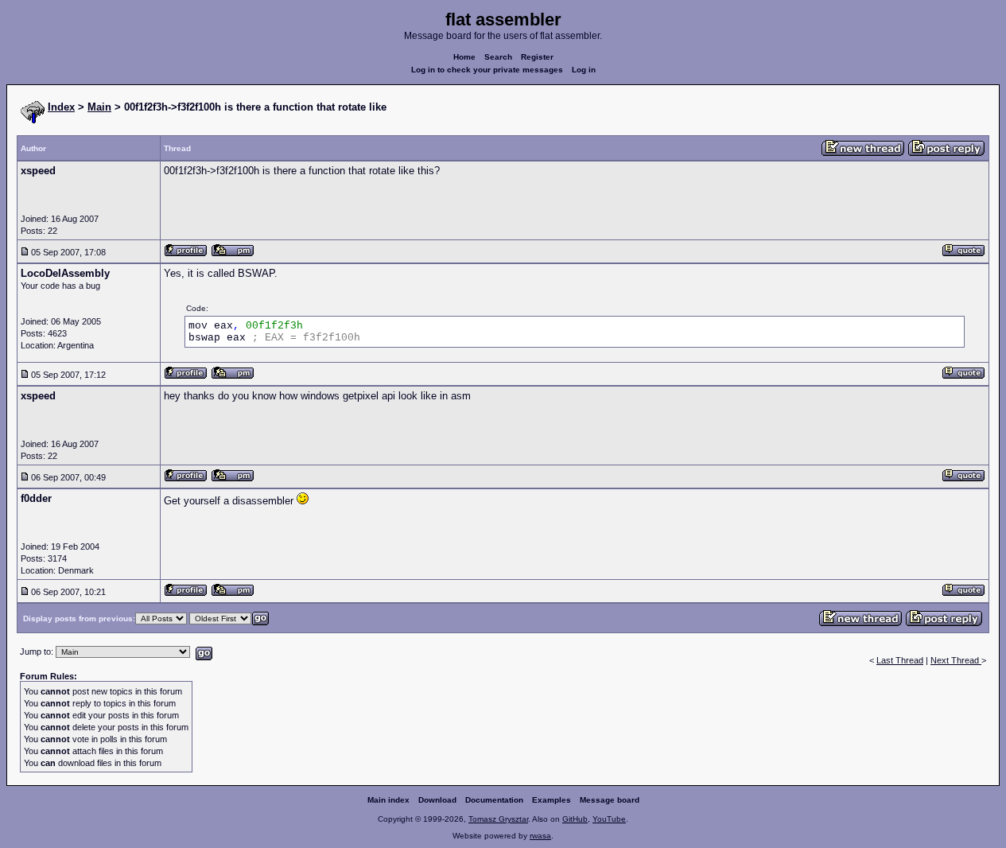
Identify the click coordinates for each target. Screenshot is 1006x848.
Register (537, 57)
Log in (584, 69)
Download (437, 799)
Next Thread (955, 660)
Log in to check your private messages (487, 69)
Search (498, 57)
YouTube (609, 819)
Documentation (494, 799)
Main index (388, 799)
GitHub (575, 819)
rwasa (540, 835)
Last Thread (899, 660)
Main (99, 107)
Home (464, 57)
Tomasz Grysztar (498, 819)
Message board (609, 799)
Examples (551, 799)
